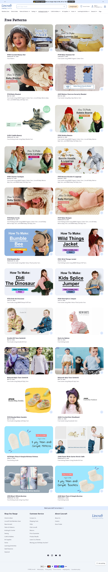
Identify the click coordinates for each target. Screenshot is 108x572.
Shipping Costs (34, 521)
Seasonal (7, 552)
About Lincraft (61, 514)
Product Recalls (34, 536)
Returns (32, 530)
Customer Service (37, 514)
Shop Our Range (10, 514)
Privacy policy (48, 569)
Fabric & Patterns (9, 527)
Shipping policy (66, 569)
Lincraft (33, 569)
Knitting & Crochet (9, 530)
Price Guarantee (34, 533)
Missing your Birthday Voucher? (39, 542)
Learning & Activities (10, 546)
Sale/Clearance (8, 549)
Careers (57, 521)
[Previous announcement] (5, 1)
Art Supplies (7, 539)
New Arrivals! (8, 524)
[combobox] (41, 6)
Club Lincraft (33, 527)
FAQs (31, 524)
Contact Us (33, 518)
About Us (57, 518)
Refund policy (40, 569)
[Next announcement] (103, 1)
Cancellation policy (75, 569)
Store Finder (58, 524)
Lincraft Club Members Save (12, 521)
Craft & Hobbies (9, 536)
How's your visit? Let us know (53, 508)
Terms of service (57, 569)
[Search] (64, 6)
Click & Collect (8, 518)
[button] (105, 7)
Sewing (6, 533)
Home (6, 542)
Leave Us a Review (35, 539)
